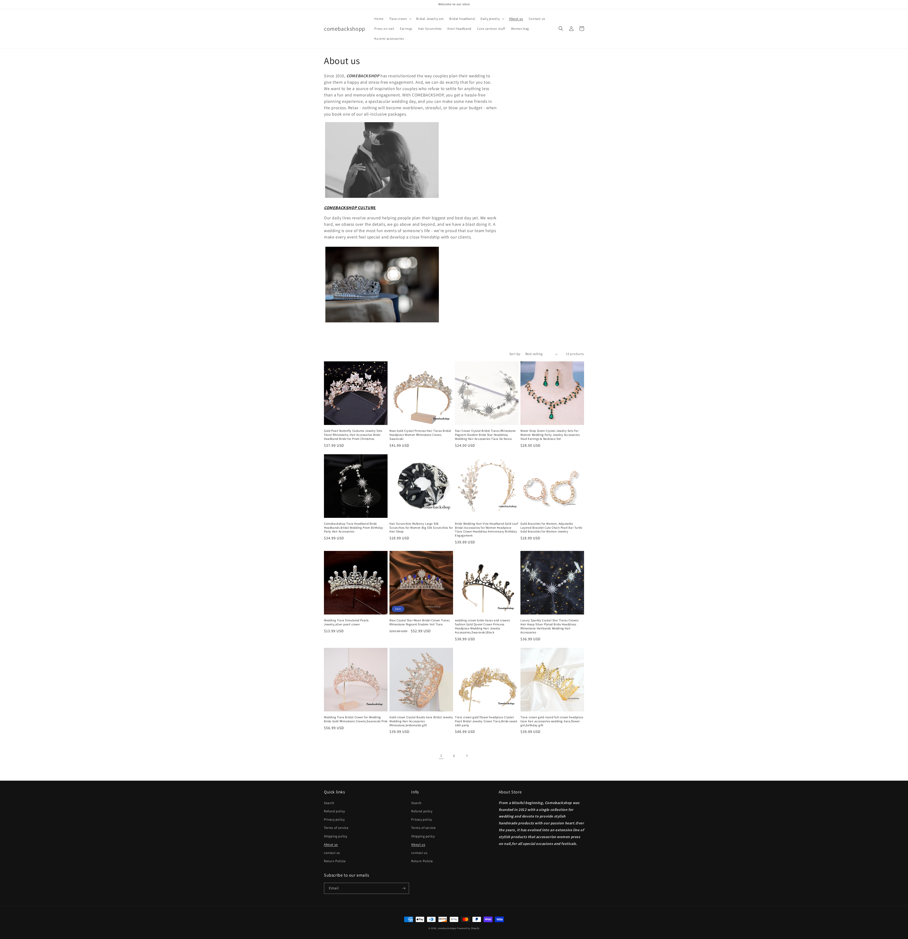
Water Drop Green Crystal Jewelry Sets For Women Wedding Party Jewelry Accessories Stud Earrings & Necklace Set (550, 435)
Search (329, 803)
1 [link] (441, 755)
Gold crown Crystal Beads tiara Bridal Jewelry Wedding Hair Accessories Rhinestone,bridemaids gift (421, 721)
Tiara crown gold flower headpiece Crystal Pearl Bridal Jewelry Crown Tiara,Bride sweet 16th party (486, 721)
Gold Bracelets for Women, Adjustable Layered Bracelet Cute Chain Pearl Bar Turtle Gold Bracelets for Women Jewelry (551, 528)
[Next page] (467, 755)
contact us (332, 853)
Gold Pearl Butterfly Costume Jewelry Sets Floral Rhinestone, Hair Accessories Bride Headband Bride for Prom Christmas (353, 435)
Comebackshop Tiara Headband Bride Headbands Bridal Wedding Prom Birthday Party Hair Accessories (353, 528)
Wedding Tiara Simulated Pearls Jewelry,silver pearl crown (346, 622)
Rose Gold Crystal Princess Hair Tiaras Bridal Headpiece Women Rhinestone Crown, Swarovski (420, 435)
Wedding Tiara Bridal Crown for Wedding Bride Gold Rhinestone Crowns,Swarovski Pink (356, 719)
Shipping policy (335, 836)
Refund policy (334, 811)
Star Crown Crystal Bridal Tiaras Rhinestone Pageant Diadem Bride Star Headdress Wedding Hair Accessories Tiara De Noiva (485, 435)
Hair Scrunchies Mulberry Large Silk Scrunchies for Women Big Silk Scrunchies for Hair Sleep (421, 528)
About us (331, 844)
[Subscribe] (403, 888)
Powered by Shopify (468, 928)
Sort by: (515, 354)
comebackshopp (447, 928)
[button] (400, 19)
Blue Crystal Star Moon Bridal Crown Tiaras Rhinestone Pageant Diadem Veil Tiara (419, 622)
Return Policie (334, 861)
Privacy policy (334, 819)
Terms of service (336, 828)
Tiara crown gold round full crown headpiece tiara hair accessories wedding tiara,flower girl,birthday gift (551, 721)
